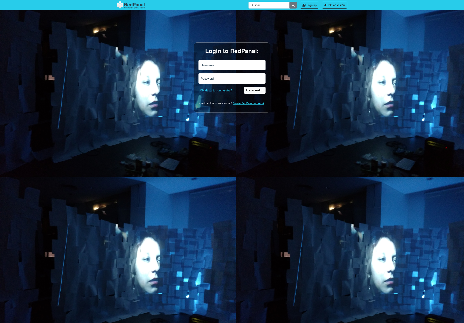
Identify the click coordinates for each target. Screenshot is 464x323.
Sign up (311, 5)
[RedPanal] (131, 5)
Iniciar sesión (336, 5)
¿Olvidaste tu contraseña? (215, 90)
